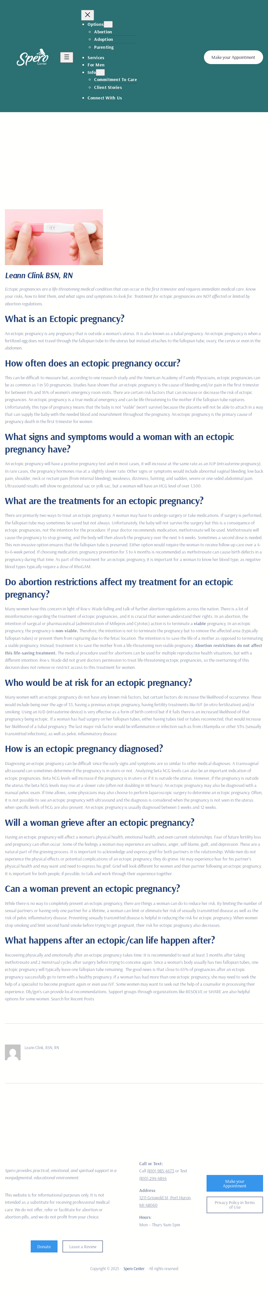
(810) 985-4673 (160, 1171)
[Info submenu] (100, 72)
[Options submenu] (108, 24)
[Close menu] (87, 15)
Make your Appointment (233, 57)
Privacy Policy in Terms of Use (235, 1204)
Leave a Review (82, 1247)
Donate (44, 1247)
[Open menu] (66, 57)
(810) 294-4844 (153, 1178)
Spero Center (134, 1268)
